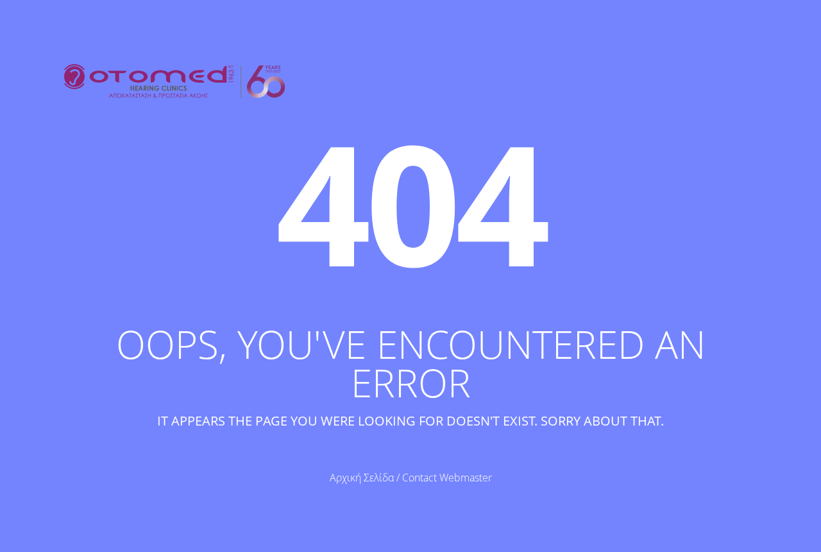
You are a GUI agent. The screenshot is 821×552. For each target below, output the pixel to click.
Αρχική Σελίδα (362, 477)
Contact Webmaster (447, 477)
